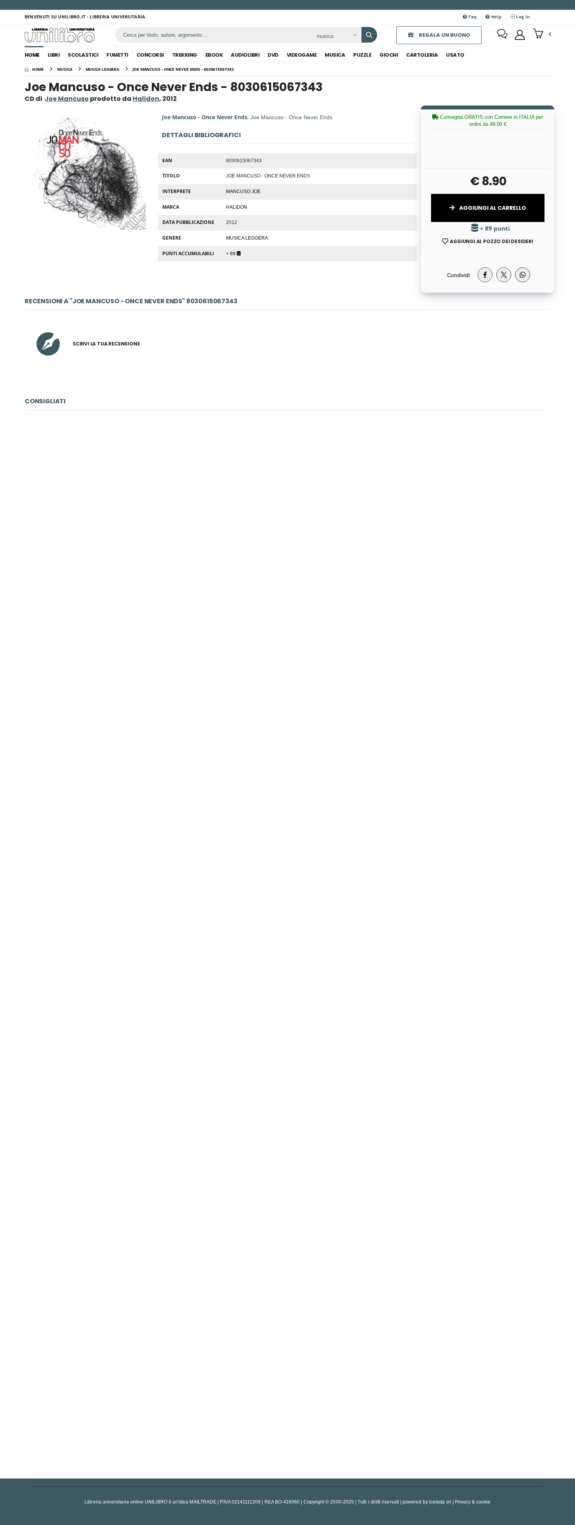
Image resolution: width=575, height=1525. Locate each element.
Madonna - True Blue (287, 1038)
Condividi (458, 275)
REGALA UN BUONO (444, 35)
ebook (214, 55)
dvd (273, 55)
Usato (455, 55)
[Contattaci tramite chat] (502, 34)
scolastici (83, 55)
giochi (388, 55)
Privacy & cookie (473, 1501)
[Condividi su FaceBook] (485, 274)
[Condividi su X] (503, 274)
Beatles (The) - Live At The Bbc (287, 864)
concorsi (150, 55)
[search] (369, 35)
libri (54, 55)
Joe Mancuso (67, 98)
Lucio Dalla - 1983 (287, 1212)
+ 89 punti (494, 228)
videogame (302, 55)
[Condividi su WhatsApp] (522, 274)
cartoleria (422, 55)
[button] (542, 34)
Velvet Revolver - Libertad (287, 516)
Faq (471, 17)
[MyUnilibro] (520, 34)
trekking (184, 55)
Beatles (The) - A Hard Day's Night (287, 1386)
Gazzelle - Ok (287, 690)
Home (32, 55)
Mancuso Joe (243, 191)
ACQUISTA (291, 571)
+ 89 (231, 253)
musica (335, 55)
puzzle (362, 55)
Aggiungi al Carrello (492, 208)
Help (495, 17)
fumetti (117, 55)
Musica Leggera (247, 237)
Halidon (236, 207)
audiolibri (245, 55)
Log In (522, 17)
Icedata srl (440, 1501)
